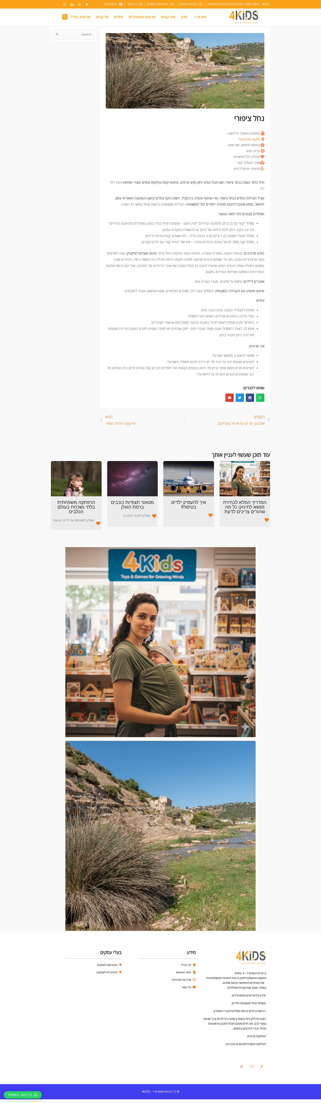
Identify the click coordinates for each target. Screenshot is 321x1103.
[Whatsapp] (64, 4)
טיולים (118, 16)
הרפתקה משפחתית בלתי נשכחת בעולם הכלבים (76, 507)
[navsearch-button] (65, 17)
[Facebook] (87, 4)
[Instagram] (79, 4)
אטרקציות (168, 16)
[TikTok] (241, 1066)
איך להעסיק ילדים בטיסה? (188, 504)
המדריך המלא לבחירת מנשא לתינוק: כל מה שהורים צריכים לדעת (245, 507)
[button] (260, 398)
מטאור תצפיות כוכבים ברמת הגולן (132, 504)
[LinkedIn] (72, 4)
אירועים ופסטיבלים (142, 16)
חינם (184, 16)
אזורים (201, 16)
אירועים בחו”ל (80, 16)
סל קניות (102, 16)
